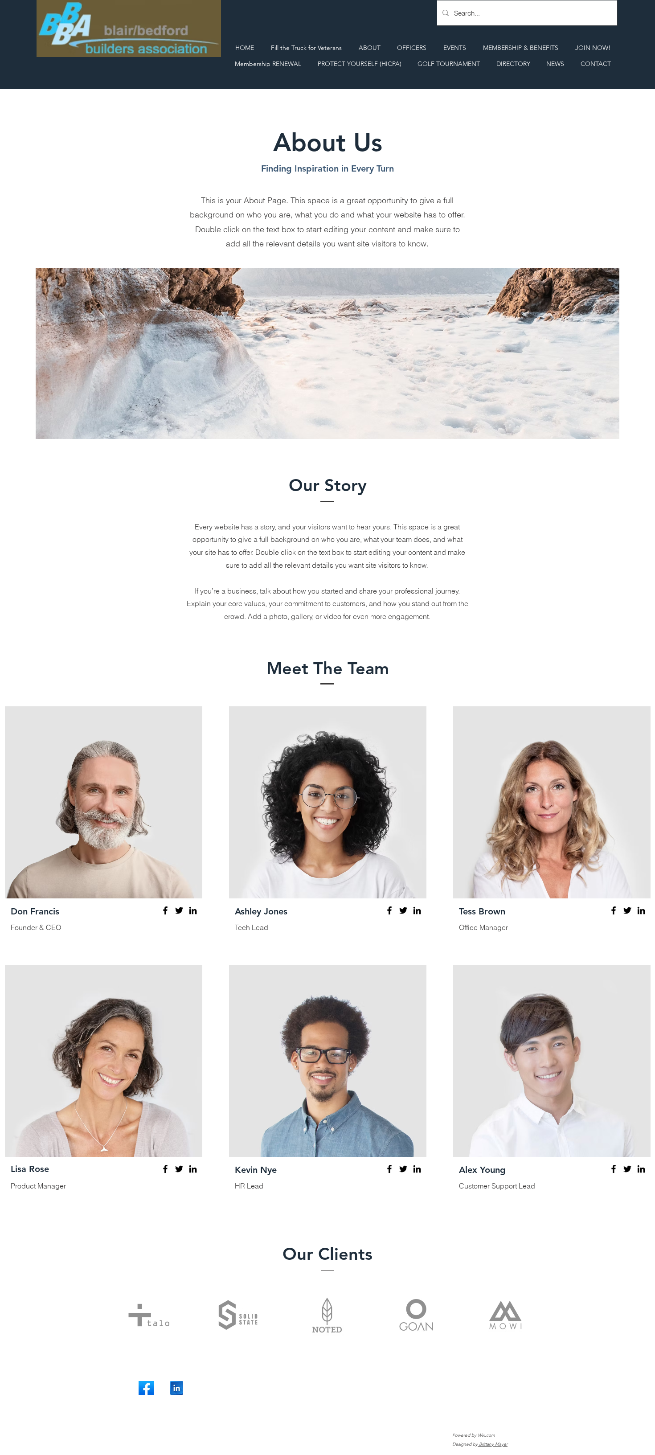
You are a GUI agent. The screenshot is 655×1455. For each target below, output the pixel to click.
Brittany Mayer (493, 1444)
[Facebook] (165, 910)
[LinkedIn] (193, 910)
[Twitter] (179, 910)
